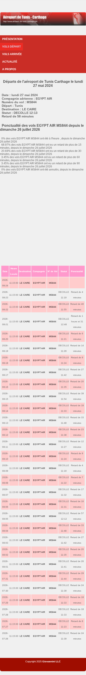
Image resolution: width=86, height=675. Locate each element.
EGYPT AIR (39, 283)
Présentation (12, 39)
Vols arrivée (12, 54)
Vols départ (11, 46)
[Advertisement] (43, 219)
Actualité (9, 61)
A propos (9, 69)
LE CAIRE (25, 283)
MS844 (52, 283)
